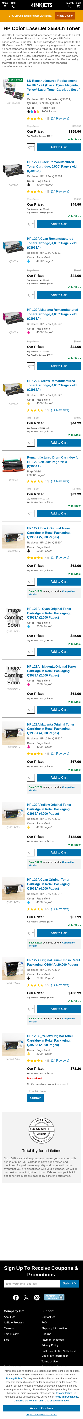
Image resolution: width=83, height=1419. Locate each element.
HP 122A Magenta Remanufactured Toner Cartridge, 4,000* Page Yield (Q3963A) (52, 314)
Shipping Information (54, 1328)
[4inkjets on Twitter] (26, 1298)
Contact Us (48, 1316)
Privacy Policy (50, 1345)
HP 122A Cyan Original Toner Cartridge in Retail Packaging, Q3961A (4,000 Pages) (48, 884)
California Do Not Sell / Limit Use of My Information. (41, 1400)
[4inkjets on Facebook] (16, 1298)
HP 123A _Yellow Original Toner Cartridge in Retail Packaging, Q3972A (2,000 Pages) (50, 1040)
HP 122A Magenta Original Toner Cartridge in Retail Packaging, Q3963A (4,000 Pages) (50, 729)
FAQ (44, 1322)
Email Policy (11, 1333)
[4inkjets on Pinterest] (37, 1298)
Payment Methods (53, 1339)
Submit (35, 1098)
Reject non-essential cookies (41, 1414)
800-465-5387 (13, 7)
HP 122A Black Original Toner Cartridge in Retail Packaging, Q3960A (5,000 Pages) (48, 533)
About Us (9, 1316)
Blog (6, 1339)
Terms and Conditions (66, 1396)
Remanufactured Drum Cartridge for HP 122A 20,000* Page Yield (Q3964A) (53, 462)
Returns (46, 1333)
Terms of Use (50, 1361)
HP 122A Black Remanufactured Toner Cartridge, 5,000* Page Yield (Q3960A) (52, 166)
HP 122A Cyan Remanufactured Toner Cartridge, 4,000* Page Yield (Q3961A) (52, 243)
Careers (9, 1328)
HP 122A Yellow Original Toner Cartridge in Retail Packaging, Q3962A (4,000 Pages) (49, 809)
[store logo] (41, 5)
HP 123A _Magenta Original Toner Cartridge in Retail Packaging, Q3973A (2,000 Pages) (51, 671)
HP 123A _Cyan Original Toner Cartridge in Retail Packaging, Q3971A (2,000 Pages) (49, 613)
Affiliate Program (14, 1322)
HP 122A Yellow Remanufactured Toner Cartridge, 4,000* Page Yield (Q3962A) (52, 385)
